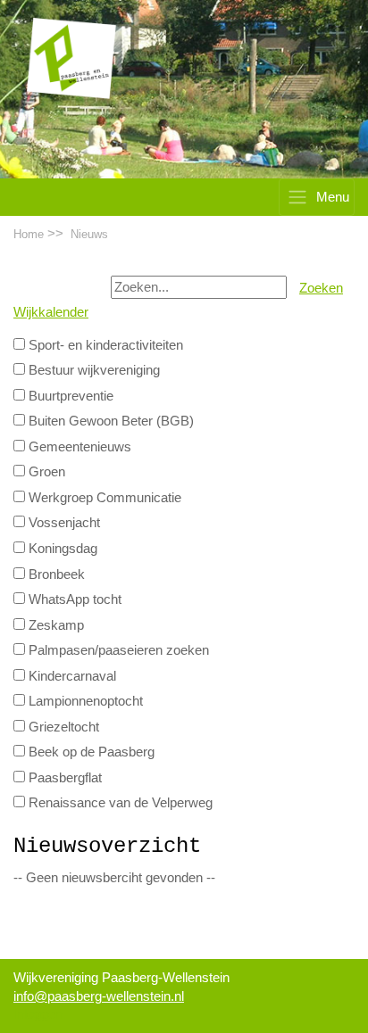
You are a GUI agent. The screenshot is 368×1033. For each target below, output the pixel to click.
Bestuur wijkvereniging (92, 370)
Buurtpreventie (69, 396)
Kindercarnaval (70, 676)
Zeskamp (54, 625)
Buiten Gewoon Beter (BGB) (109, 421)
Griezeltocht (62, 727)
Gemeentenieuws (78, 447)
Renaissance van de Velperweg (119, 803)
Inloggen (38, 1014)
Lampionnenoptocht (84, 701)
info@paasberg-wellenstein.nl (98, 996)
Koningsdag (61, 548)
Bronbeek (55, 574)
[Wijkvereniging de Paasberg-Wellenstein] (71, 58)
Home (28, 234)
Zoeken (321, 288)
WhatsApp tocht (73, 599)
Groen (45, 472)
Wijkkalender (50, 312)
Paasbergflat (63, 778)
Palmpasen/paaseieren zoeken (117, 650)
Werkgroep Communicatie (103, 498)
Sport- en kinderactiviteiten (104, 345)
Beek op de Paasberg (90, 752)
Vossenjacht (62, 523)
